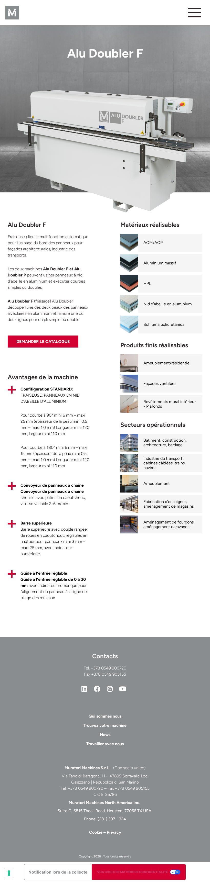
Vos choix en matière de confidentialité (132, 872)
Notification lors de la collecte (58, 872)
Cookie (95, 832)
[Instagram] (109, 689)
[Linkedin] (84, 689)
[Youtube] (122, 689)
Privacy (114, 832)
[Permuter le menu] (194, 12)
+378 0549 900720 (108, 668)
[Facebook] (97, 689)
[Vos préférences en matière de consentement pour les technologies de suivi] (9, 873)
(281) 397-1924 (112, 819)
